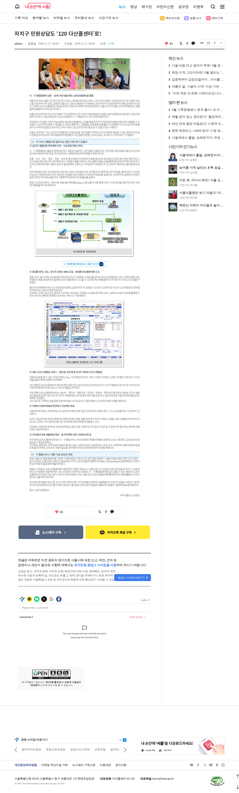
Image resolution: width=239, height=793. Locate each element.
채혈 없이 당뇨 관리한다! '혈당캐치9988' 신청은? (196, 116)
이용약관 (105, 764)
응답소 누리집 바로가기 (131, 577)
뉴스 (122, 7)
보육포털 (100, 749)
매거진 (147, 7)
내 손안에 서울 (37, 6)
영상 (133, 7)
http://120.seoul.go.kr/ (110, 461)
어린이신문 (165, 7)
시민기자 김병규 (188, 210)
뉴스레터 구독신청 (83, 764)
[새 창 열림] (216, 776)
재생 (124, 740)
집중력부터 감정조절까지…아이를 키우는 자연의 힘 (196, 79)
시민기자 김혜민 (188, 160)
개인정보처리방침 (26, 764)
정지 (120, 740)
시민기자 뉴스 (108, 18)
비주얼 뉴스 (62, 18)
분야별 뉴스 (41, 18)
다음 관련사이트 (125, 749)
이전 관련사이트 (16, 749)
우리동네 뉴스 (84, 18)
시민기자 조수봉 (188, 185)
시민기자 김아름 (188, 172)
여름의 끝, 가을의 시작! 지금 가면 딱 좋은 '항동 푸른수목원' (196, 86)
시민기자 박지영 (188, 197)
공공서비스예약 (80, 749)
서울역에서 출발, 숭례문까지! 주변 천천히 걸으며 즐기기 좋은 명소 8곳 (196, 137)
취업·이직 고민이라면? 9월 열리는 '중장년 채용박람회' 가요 (196, 72)
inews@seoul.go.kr (163, 778)
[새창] (51, 532)
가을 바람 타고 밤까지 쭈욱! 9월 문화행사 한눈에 (196, 65)
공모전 (183, 7)
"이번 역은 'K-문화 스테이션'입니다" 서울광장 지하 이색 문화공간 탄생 (196, 93)
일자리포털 (117, 749)
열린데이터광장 (31, 749)
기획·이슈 (21, 18)
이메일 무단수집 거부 (54, 764)
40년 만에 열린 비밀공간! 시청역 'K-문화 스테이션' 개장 (196, 123)
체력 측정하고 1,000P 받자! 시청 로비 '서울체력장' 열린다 (196, 130)
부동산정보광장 (55, 749)
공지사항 (120, 764)
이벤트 (198, 7)
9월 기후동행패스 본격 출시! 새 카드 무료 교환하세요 (196, 109)
